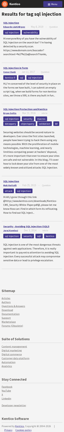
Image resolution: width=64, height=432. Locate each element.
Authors (6, 302)
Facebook (7, 386)
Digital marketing (12, 350)
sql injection (12, 32)
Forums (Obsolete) (12, 325)
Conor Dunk (9, 72)
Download (7, 310)
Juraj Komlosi (10, 230)
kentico (50, 236)
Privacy (8, 430)
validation (44, 123)
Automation (8, 362)
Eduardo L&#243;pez (14, 26)
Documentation (11, 314)
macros (41, 118)
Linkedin (6, 398)
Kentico (19, 426)
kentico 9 (10, 77)
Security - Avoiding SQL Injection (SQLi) (26, 226)
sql (21, 77)
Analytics (7, 366)
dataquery (10, 123)
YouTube (6, 390)
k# (56, 123)
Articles (6, 298)
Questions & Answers (13, 306)
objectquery (27, 123)
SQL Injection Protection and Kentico (25, 109)
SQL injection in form (15, 68)
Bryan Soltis (9, 113)
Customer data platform (15, 358)
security (27, 118)
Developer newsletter (14, 405)
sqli (39, 236)
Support (6, 317)
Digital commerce (12, 354)
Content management (14, 346)
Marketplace (9, 321)
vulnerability (30, 32)
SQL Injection (11, 22)
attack (8, 191)
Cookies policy (23, 430)
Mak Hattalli (10, 185)
